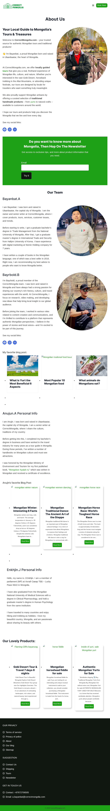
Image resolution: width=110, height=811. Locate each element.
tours (5, 71)
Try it (26, 175)
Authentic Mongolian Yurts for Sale (89, 670)
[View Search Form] (88, 5)
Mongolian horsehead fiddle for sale (57, 670)
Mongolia (31, 146)
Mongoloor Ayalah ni (19, 470)
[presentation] (22, 365)
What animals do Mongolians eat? (89, 382)
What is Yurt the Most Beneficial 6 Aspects (21, 383)
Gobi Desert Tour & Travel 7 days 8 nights (25, 670)
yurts (33, 102)
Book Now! (101, 5)
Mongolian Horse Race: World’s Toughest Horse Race (89, 512)
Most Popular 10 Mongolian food (54, 382)
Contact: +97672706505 (17, 792)
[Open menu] (93, 5)
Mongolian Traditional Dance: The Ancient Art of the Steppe (57, 512)
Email (24, 162)
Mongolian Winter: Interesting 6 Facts (25, 509)
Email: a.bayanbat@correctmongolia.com (25, 797)
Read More (25, 541)
